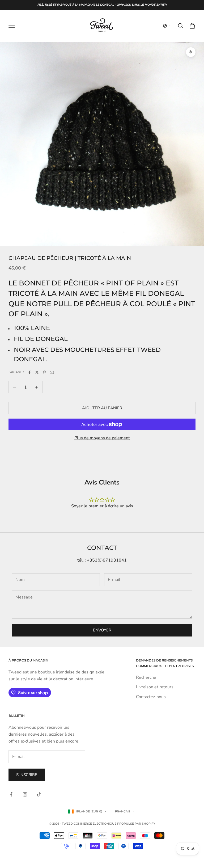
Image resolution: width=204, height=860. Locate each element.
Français (122, 811)
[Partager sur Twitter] (37, 372)
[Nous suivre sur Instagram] (25, 794)
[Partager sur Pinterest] (44, 372)
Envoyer (102, 630)
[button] (167, 25)
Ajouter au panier (102, 408)
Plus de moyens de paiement (102, 438)
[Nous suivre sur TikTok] (38, 794)
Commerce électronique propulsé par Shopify (114, 823)
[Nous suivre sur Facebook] (11, 794)
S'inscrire (26, 774)
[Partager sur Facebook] (29, 372)
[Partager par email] (52, 372)
